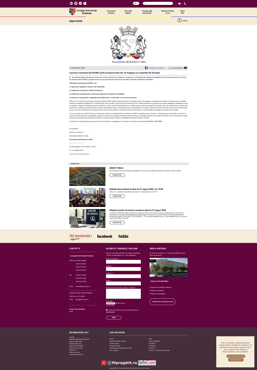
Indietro (185, 21)
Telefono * (109, 273)
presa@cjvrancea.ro (82, 299)
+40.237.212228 (81, 275)
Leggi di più (117, 175)
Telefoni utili (72, 350)
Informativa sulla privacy (76, 354)
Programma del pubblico (158, 294)
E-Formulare (152, 345)
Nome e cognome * (112, 259)
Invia (114, 317)
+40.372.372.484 (81, 281)
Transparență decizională (147, 12)
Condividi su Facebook (156, 68)
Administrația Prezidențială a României (120, 348)
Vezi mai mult (236, 360)
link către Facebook (104, 237)
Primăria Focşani (114, 343)
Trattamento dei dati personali (162, 302)
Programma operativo (157, 290)
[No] (252, 352)
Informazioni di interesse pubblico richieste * (121, 288)
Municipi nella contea (75, 343)
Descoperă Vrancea (111, 12)
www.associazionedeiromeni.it (79, 154)
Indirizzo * (109, 266)
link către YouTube (123, 237)
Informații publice (128, 12)
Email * (108, 280)
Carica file (109, 301)
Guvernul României (114, 345)
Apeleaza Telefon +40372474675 (185, 4)
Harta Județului (113, 350)
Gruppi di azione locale (76, 348)
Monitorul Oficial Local (167, 12)
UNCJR (111, 339)
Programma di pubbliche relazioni (160, 287)
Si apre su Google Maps (159, 281)
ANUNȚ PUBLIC (116, 168)
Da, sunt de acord (236, 356)
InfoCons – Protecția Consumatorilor (159, 350)
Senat (150, 339)
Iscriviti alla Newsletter (176, 68)
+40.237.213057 (81, 264)
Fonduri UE (152, 348)
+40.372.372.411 (81, 270)
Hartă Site (182, 12)
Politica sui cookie (74, 352)
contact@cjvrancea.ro (83, 286)
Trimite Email (179, 4)
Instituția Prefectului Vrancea (117, 341)
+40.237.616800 (81, 261)
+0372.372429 (80, 296)
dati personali (110, 312)
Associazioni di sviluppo (76, 345)
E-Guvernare (152, 343)
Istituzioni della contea (75, 341)
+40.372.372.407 (81, 267)
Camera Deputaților (154, 341)
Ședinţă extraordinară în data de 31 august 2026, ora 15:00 (136, 189)
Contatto (71, 337)
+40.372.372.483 (81, 278)
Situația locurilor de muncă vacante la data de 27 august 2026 (137, 210)
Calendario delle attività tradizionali (79, 339)
